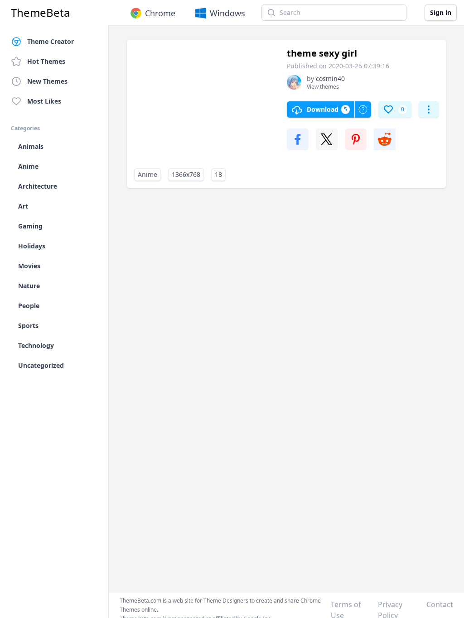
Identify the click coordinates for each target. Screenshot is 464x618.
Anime (147, 174)
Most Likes (44, 101)
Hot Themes (46, 61)
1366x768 (186, 174)
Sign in (440, 12)
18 (218, 174)
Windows (227, 13)
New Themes (47, 81)
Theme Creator (50, 41)
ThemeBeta (40, 12)
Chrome (160, 13)
